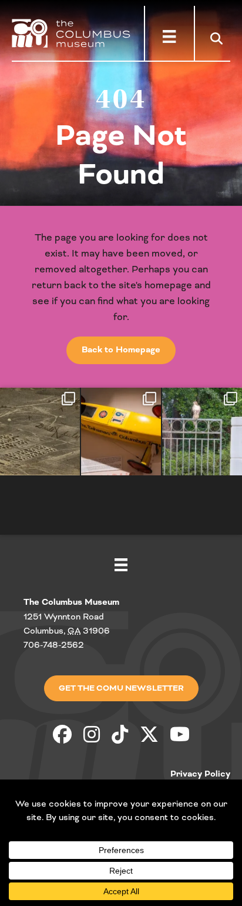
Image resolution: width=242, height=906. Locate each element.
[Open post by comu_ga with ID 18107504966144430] (202, 431)
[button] (218, 38)
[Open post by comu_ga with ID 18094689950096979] (121, 431)
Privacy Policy (200, 774)
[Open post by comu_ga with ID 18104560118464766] (40, 431)
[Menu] (169, 36)
